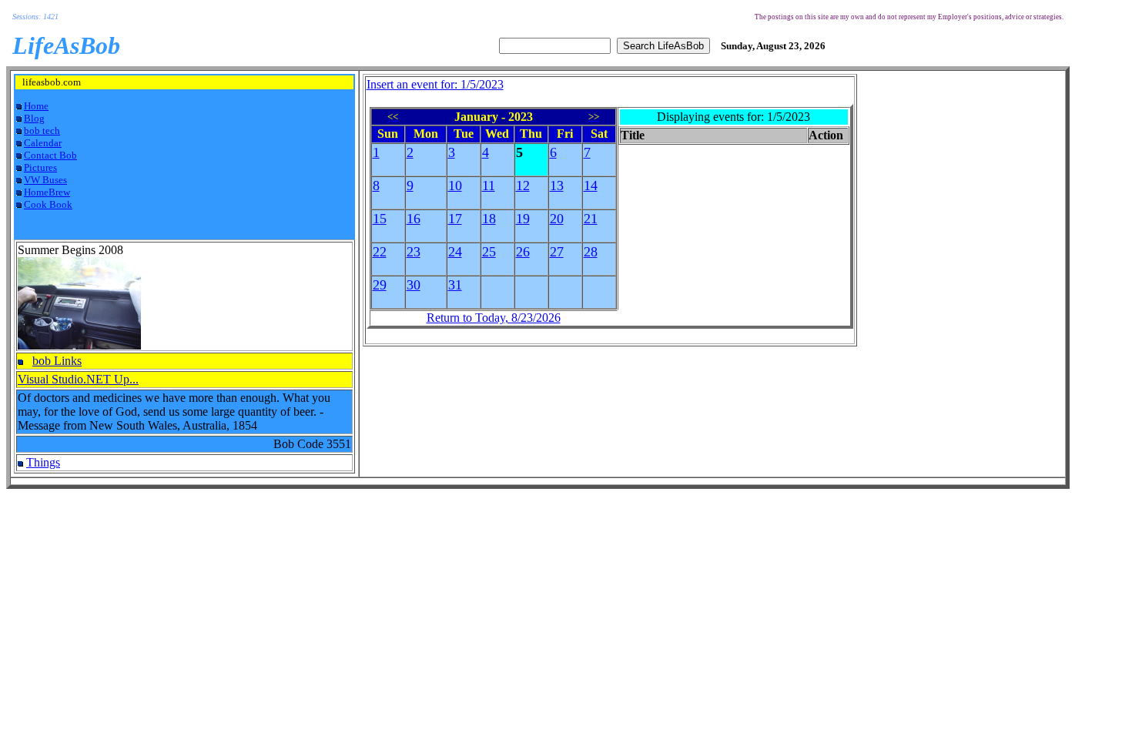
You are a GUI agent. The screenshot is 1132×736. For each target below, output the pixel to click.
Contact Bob (50, 155)
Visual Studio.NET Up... (78, 379)
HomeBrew (47, 192)
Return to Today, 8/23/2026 (494, 317)
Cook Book (48, 204)
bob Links (57, 360)
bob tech (42, 130)
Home (36, 106)
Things (43, 462)
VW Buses (45, 180)
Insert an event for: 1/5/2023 (435, 84)
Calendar (43, 143)
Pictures (40, 167)
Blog (34, 118)
